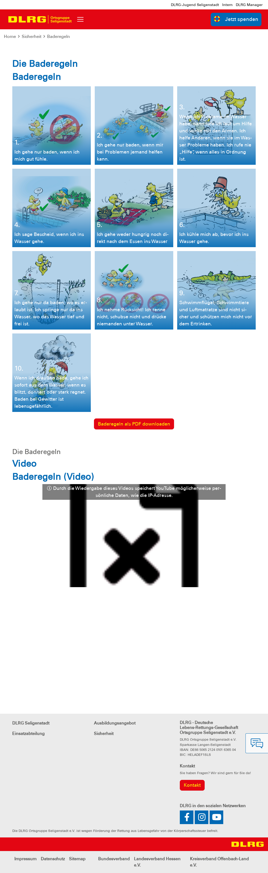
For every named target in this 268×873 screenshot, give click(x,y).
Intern (227, 5)
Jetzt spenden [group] (241, 19)
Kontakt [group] (192, 785)
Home (10, 36)
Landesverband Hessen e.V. (157, 862)
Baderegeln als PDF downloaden (134, 424)
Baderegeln (58, 36)
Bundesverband (114, 858)
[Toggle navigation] (80, 19)
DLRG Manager (249, 5)
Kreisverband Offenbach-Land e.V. (219, 862)
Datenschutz (53, 858)
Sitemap (77, 858)
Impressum (25, 858)
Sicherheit (31, 36)
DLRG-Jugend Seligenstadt (195, 5)
